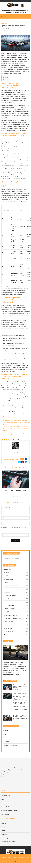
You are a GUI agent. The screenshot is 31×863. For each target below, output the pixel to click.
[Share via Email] (26, 462)
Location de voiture (17, 602)
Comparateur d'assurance (17, 585)
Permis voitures (17, 631)
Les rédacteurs (5, 814)
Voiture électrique (17, 605)
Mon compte (6, 741)
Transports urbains (16, 634)
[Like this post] (22, 459)
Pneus (17, 572)
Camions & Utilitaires (16, 608)
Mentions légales (5, 806)
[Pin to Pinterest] (22, 462)
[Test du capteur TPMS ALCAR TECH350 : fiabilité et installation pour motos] (7, 718)
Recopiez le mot (9, 532)
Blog (2, 799)
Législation (17, 589)
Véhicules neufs (17, 579)
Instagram (5, 734)
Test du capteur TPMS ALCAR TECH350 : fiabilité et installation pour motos (20, 717)
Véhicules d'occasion (17, 576)
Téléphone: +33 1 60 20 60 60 (10, 749)
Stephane (8, 28)
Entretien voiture (17, 598)
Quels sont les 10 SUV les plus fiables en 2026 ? (15, 420)
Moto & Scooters (16, 612)
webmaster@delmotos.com (10, 745)
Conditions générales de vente (9, 810)
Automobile (16, 592)
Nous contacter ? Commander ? (9, 803)
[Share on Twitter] (19, 462)
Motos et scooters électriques (17, 618)
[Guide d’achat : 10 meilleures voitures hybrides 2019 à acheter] (15, 479)
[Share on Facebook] (26, 459)
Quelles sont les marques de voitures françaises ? (15, 426)
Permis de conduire (16, 621)
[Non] (29, 858)
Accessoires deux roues (17, 615)
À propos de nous (5, 795)
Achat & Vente (4, 23)
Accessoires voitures (17, 595)
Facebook (5, 730)
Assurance (16, 582)
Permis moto (17, 628)
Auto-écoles (17, 625)
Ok (15, 860)
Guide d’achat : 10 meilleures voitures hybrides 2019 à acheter (20, 686)
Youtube (5, 738)
